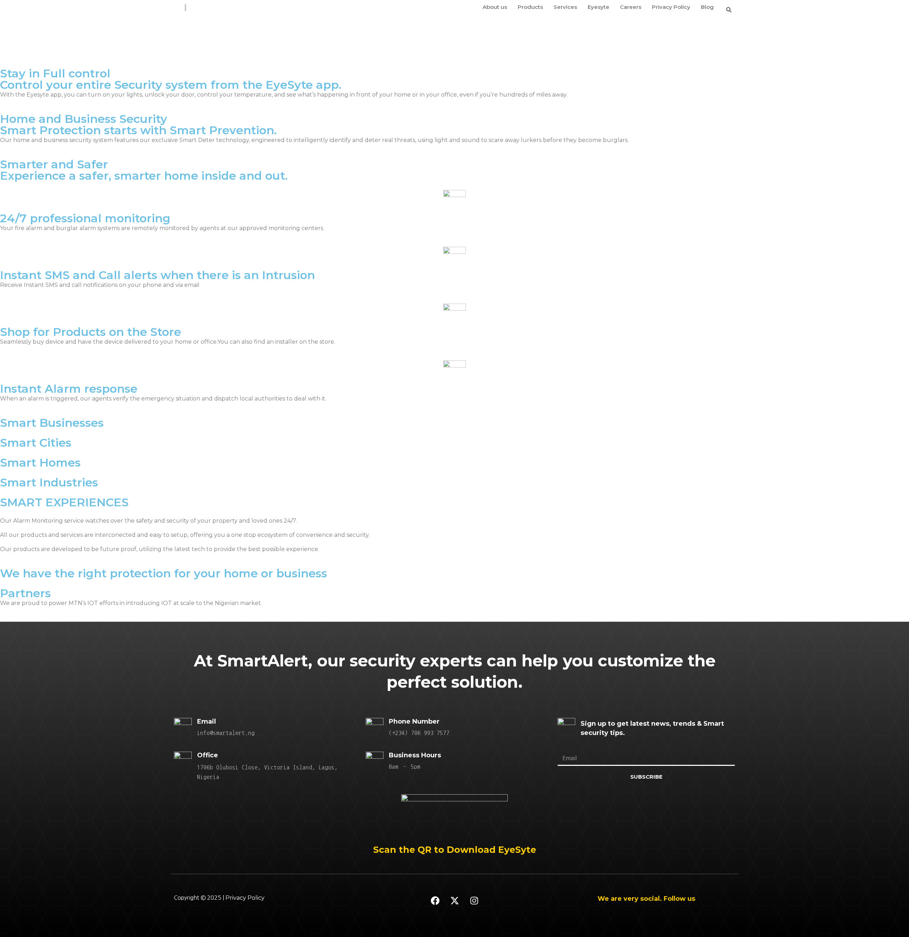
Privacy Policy (671, 7)
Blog (707, 7)
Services (565, 7)
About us (495, 7)
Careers (630, 7)
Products (530, 7)
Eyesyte (598, 7)
